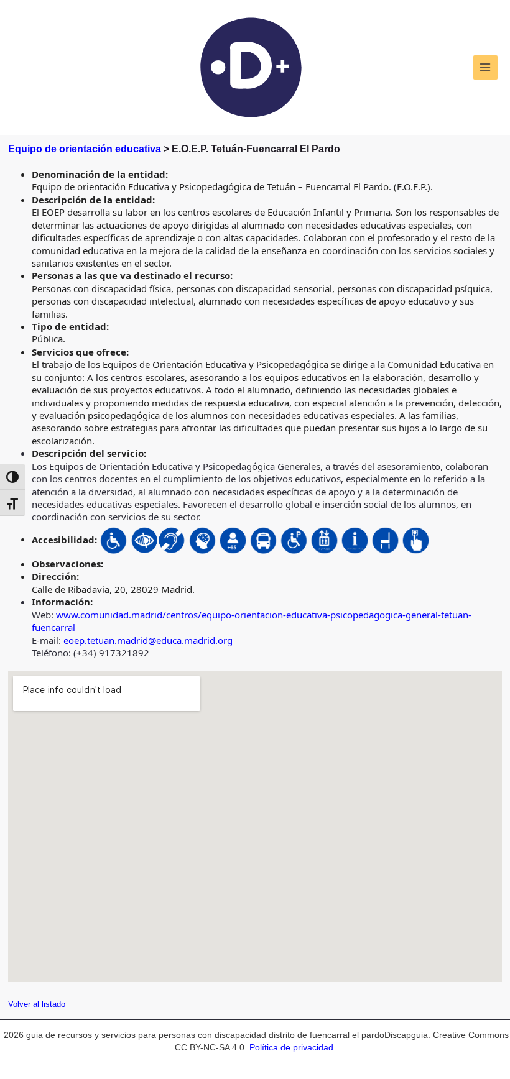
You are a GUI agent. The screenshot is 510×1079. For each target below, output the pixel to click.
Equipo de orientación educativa (84, 148)
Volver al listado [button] (36, 1004)
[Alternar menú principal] (485, 67)
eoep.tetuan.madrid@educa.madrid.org (148, 640)
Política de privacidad (291, 1047)
